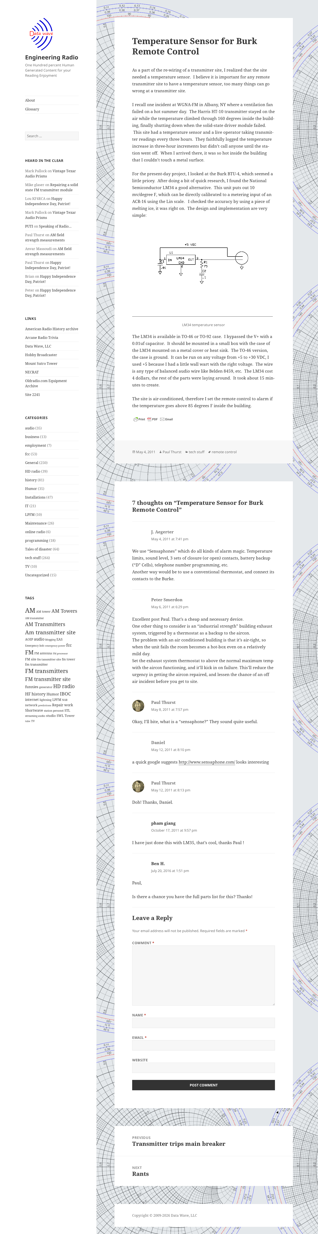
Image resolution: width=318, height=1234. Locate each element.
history (31, 480)
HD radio (32, 471)
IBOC (65, 693)
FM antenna (43, 653)
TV (27, 566)
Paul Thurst (172, 452)
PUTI (29, 226)
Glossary (32, 109)
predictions (44, 705)
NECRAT (32, 372)
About (30, 100)
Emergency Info (34, 645)
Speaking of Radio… (55, 226)
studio (51, 715)
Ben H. (158, 863)
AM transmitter (34, 618)
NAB (64, 700)
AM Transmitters (45, 624)
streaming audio (35, 716)
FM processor (60, 653)
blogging (50, 639)
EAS (59, 639)
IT (27, 506)
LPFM (30, 514)
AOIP (29, 639)
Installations (35, 497)
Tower (70, 715)
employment (35, 445)
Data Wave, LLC (38, 346)
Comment (143, 943)
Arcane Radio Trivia (41, 337)
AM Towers (64, 611)
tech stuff (33, 557)
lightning (45, 700)
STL (67, 710)
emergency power (55, 645)
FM (29, 652)
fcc (27, 454)
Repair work (62, 705)
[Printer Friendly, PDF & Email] (153, 419)
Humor (31, 488)
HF (28, 694)
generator (45, 687)
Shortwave (34, 710)
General (31, 462)
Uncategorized (37, 575)
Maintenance (36, 523)
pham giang (163, 823)
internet (32, 699)
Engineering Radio (51, 57)
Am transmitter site (50, 632)
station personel (54, 711)
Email (139, 1037)
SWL (60, 715)
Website (140, 1060)
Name (139, 1015)
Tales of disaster (38, 549)
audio (29, 428)
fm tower (68, 659)
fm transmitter (36, 664)
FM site (30, 659)
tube (27, 721)
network (31, 705)
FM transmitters (46, 671)
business (32, 436)
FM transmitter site (48, 679)
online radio (35, 531)
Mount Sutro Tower (41, 363)
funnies (31, 686)
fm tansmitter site (49, 659)
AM (30, 610)
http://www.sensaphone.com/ (207, 762)
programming (36, 540)
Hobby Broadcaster (41, 354)
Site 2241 (32, 394)
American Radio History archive (51, 329)
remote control (224, 452)
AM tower (43, 611)
